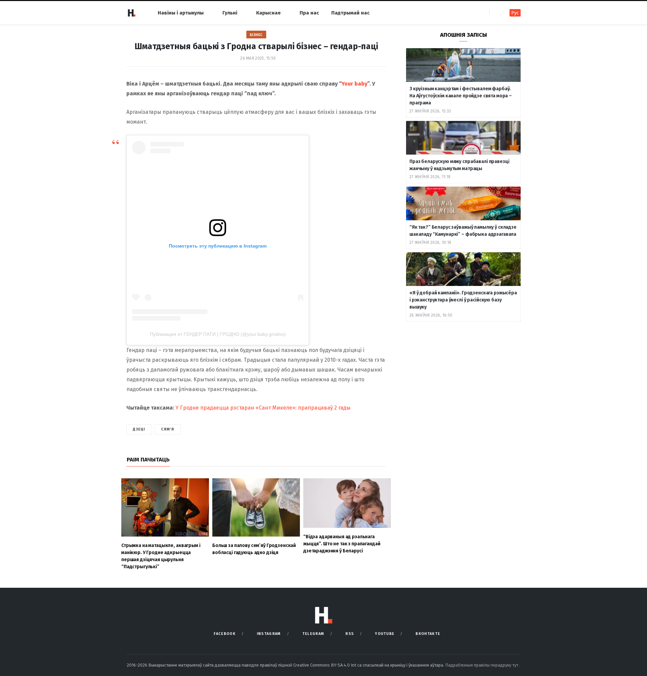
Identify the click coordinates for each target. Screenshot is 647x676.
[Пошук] (495, 12)
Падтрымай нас (350, 13)
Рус (515, 13)
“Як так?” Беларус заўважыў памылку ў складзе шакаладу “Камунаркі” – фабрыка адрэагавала (463, 230)
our (349, 84)
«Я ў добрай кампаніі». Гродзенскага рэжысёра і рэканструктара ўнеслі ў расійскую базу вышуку (463, 300)
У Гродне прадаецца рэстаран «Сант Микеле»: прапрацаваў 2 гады (263, 408)
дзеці (139, 429)
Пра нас (309, 13)
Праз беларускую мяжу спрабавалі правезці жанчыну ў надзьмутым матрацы (459, 165)
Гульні (229, 13)
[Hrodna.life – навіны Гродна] (131, 12)
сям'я (168, 429)
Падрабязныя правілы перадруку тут (482, 665)
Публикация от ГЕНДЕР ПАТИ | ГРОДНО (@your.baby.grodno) (218, 334)
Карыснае (268, 13)
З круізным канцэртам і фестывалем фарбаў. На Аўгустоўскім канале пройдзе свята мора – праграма (460, 96)
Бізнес (256, 35)
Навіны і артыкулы (181, 13)
